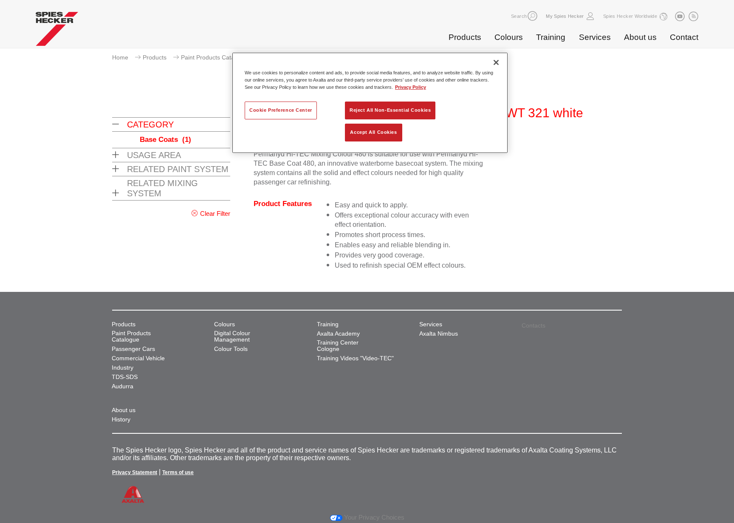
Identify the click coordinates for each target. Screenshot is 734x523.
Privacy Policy (410, 87)
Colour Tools (231, 349)
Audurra (122, 386)
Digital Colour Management (232, 336)
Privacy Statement (134, 472)
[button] (532, 16)
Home (120, 57)
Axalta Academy (338, 334)
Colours (508, 37)
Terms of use (178, 472)
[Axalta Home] (57, 31)
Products (465, 37)
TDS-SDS (125, 377)
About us (640, 37)
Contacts (533, 325)
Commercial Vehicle (138, 358)
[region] (370, 102)
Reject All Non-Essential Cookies (390, 110)
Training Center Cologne (338, 345)
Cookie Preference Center (280, 110)
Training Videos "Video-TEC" (355, 358)
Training (550, 37)
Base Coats (165, 140)
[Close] (496, 62)
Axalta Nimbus (438, 334)
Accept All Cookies (373, 132)
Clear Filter (215, 213)
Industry (122, 368)
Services (595, 37)
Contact (684, 37)
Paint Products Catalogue (215, 57)
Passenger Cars (133, 349)
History (121, 419)
